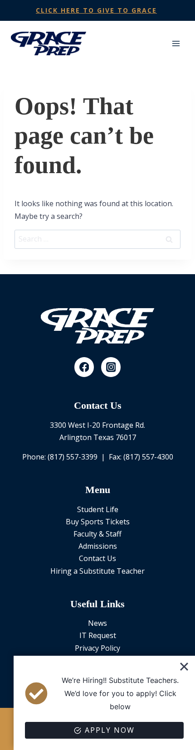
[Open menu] (175, 43)
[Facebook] (84, 367)
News (97, 623)
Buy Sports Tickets (98, 522)
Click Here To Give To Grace (96, 10)
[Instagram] (111, 367)
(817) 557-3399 (73, 457)
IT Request (97, 635)
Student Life (97, 509)
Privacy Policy (97, 648)
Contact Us (97, 558)
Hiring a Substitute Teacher (97, 571)
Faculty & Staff (97, 534)
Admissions (97, 546)
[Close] (184, 666)
